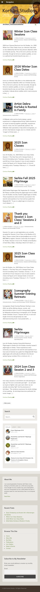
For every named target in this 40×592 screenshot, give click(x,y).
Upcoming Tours (18, 339)
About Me (9, 538)
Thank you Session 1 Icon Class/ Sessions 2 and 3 (25, 218)
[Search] (33, 416)
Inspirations (15, 115)
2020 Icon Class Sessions (17, 451)
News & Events (10, 546)
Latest (14, 427)
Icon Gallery (9, 544)
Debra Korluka (19, 38)
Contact (8, 548)
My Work (8, 540)
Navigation (10, 2)
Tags (19, 427)
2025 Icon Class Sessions (24, 255)
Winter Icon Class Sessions (25, 33)
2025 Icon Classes (20, 144)
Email (6, 568)
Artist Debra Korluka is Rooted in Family (25, 106)
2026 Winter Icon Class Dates (25, 68)
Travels (30, 186)
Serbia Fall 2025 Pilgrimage (24, 179)
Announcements (18, 40)
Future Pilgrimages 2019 (17, 430)
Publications (9, 542)
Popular (7, 427)
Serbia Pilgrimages (21, 330)
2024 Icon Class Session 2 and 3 (24, 368)
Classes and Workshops (30, 40)
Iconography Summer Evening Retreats (25, 293)
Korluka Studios (18, 10)
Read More (7, 496)
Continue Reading (7, 60)
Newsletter (33, 302)
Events (16, 41)
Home (8, 536)
